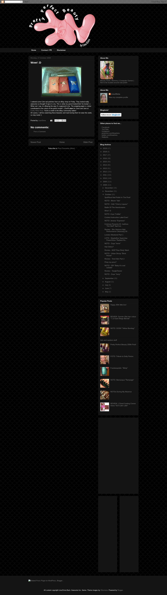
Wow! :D (108, 211)
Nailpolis (105, 137)
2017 (105, 155)
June (107, 288)
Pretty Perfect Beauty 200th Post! (123, 344)
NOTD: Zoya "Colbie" (113, 214)
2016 (105, 158)
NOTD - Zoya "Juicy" (113, 274)
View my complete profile (118, 97)
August (108, 282)
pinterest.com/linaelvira (111, 133)
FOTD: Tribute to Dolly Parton (121, 356)
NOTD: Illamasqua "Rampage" (122, 380)
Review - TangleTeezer (113, 271)
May (107, 292)
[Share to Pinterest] (65, 120)
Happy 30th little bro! (118, 305)
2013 (105, 168)
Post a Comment (40, 132)
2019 (105, 148)
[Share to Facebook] (62, 120)
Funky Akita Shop (37, 111)
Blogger (120, 590)
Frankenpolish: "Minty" (119, 368)
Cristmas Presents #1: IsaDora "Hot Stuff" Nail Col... (116, 225)
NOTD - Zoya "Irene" (113, 243)
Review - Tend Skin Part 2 (114, 259)
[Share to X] (60, 120)
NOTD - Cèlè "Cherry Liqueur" (116, 204)
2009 (105, 182)
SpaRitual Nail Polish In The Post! (117, 197)
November (109, 191)
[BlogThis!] (58, 120)
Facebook (105, 127)
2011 (105, 175)
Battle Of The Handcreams (115, 207)
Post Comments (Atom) (66, 148)
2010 (105, 178)
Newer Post (36, 142)
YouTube (105, 129)
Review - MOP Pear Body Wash (117, 250)
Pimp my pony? (111, 262)
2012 (105, 172)
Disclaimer (61, 50)
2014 (105, 165)
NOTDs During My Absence (121, 392)
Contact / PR (46, 50)
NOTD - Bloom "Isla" (112, 201)
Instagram (106, 131)
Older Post (87, 142)
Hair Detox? (109, 247)
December (109, 188)
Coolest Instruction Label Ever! (116, 217)
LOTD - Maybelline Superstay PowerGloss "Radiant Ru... (116, 239)
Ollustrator (104, 590)
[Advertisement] (118, 455)
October (108, 194)
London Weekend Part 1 (114, 235)
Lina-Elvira (115, 94)
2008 (105, 185)
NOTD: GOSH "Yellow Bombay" (122, 328)
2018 (105, 152)
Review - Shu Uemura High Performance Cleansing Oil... (117, 230)
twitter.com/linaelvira (109, 135)
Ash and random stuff (108, 340)
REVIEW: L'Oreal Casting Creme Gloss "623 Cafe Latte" (123, 405)
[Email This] (55, 120)
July (107, 285)
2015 (105, 162)
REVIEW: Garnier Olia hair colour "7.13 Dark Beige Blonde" (123, 318)
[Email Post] (51, 120)
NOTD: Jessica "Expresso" (115, 221)
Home (33, 50)
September (109, 278)
